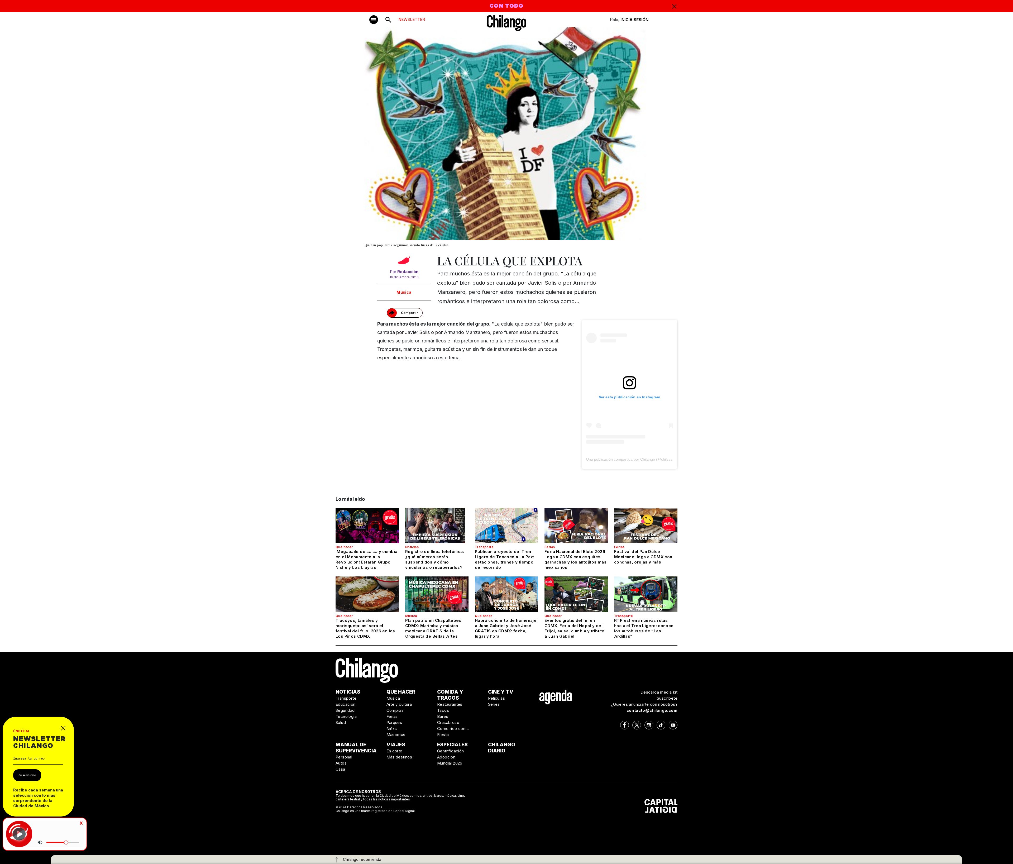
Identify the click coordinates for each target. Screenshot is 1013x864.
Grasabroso (448, 722)
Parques (394, 722)
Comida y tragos (450, 695)
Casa (340, 769)
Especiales (452, 745)
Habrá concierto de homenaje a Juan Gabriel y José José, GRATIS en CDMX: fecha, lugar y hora (506, 628)
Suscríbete (667, 698)
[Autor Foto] (404, 261)
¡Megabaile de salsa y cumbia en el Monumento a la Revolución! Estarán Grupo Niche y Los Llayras (367, 559)
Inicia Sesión (634, 19)
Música (403, 292)
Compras (395, 710)
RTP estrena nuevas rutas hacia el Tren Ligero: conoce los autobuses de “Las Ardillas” (644, 628)
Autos (341, 763)
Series (494, 704)
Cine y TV (500, 692)
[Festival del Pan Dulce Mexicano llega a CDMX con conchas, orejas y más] (645, 525)
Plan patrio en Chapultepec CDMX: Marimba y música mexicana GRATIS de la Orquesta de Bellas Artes (433, 628)
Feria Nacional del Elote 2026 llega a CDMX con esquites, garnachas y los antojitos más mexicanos (575, 559)
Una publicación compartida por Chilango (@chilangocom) (635, 459)
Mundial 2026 (449, 763)
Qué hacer (344, 547)
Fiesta (443, 734)
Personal (344, 757)
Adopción (446, 757)
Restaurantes (449, 704)
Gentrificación (450, 750)
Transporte (484, 547)
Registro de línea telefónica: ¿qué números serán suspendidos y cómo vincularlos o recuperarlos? (434, 559)
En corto (394, 750)
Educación (346, 704)
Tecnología (346, 716)
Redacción (407, 271)
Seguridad (345, 710)
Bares (442, 716)
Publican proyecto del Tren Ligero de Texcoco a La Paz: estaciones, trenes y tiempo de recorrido (504, 559)
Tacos (443, 710)
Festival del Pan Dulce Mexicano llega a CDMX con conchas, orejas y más (643, 557)
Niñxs (391, 728)
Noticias (412, 547)
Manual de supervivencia (356, 748)
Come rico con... (453, 728)
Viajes (395, 745)
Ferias (549, 547)
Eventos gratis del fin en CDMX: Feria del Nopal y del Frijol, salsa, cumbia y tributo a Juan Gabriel (574, 628)
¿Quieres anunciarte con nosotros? (644, 704)
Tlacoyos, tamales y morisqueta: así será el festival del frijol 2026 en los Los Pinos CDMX (365, 628)
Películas (496, 698)
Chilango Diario (501, 748)
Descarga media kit (659, 692)
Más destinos (399, 757)
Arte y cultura (399, 704)
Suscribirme (27, 775)
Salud (341, 722)
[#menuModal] (373, 19)
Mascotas (395, 734)
